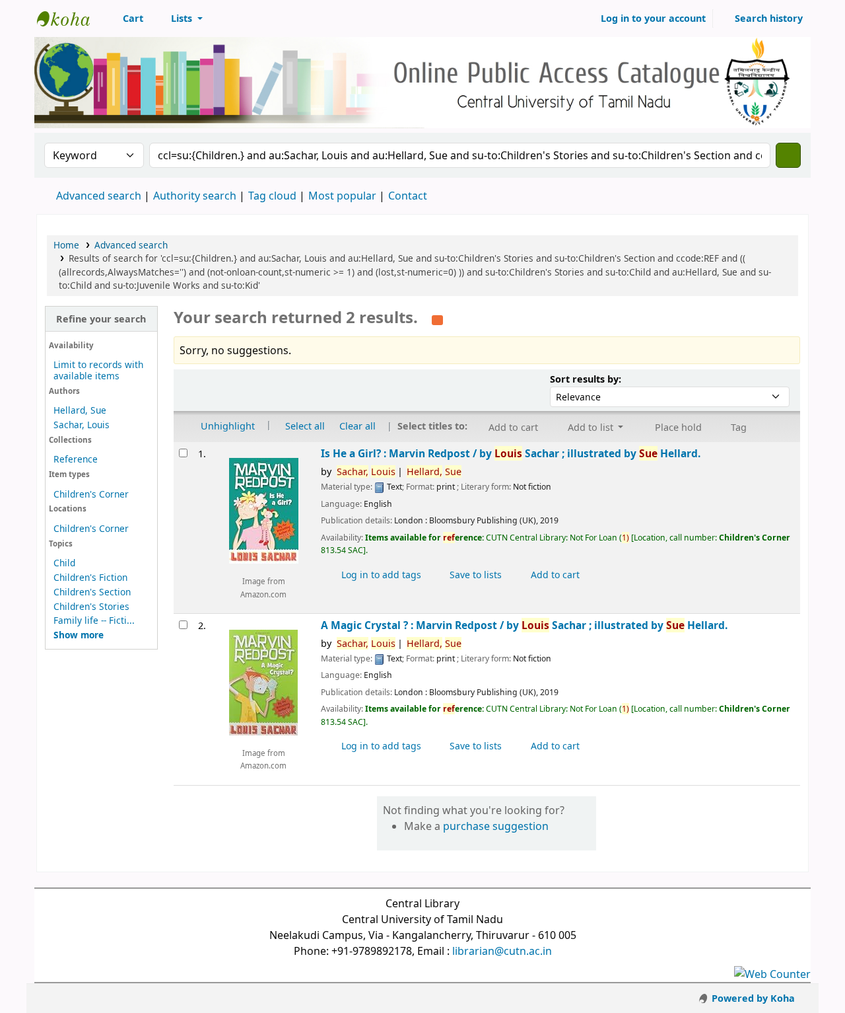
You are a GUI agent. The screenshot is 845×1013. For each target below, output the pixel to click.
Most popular (342, 195)
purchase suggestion (496, 826)
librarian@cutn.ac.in (502, 951)
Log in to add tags (380, 574)
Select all (305, 425)
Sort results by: (585, 379)
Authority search (194, 195)
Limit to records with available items (98, 370)
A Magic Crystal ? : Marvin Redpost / (524, 625)
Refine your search (101, 319)
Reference (75, 459)
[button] (126, 18)
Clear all (357, 425)
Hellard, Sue (79, 410)
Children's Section (92, 591)
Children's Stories (91, 606)
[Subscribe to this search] (437, 318)
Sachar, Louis (81, 424)
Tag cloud (272, 195)
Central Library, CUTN (70, 18)
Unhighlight (226, 425)
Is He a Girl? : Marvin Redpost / (510, 453)
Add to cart (554, 574)
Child (64, 562)
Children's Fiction (90, 577)
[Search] (788, 155)
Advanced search (98, 195)
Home (66, 245)
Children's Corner (91, 494)
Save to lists (474, 574)
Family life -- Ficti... (94, 620)
